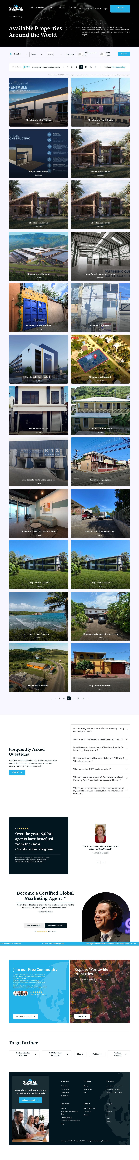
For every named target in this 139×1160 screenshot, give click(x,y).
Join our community (24, 1016)
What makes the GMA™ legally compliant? (92, 769)
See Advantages (33, 925)
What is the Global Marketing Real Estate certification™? (98, 739)
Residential (64, 1086)
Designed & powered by (98, 1141)
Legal (108, 1118)
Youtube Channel (117, 1054)
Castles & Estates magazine (70, 1120)
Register (109, 1111)
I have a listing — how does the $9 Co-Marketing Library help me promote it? (98, 729)
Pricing (62, 7)
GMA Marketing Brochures (55, 1054)
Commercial (65, 1089)
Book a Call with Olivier (114, 1092)
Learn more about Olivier (115, 1086)
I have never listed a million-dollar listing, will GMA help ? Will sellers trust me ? (98, 759)
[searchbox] (37, 54)
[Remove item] (48, 54)
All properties (65, 1096)
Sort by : (107, 67)
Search (124, 54)
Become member (120, 8)
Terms (108, 1115)
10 (76, 67)
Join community (29, 1100)
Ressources (89, 9)
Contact (98, 9)
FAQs (85, 1092)
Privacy (109, 1121)
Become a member (55, 925)
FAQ (80, 9)
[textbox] (19, 54)
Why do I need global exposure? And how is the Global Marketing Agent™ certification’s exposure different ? (98, 778)
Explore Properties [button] (37, 7)
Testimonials (88, 1089)
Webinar (96, 1054)
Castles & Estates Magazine (23, 1054)
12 (86, 67)
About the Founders (90, 1108)
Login (105, 9)
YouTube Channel (66, 1117)
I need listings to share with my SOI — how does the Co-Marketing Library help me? (98, 748)
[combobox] (20, 54)
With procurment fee (90, 54)
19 (96, 67)
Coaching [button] (72, 7)
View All (15, 772)
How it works (51, 8)
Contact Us (87, 1111)
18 (91, 67)
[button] (102, 862)
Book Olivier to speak (113, 1089)
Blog (79, 1054)
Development (65, 1092)
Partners (86, 1115)
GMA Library (109, 54)
